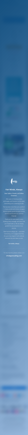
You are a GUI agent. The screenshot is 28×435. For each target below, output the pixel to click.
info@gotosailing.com (14, 256)
